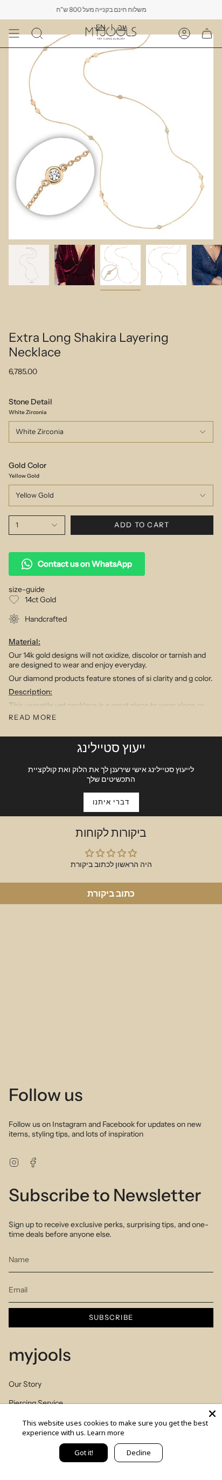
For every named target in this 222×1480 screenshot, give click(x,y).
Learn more (105, 1432)
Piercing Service (36, 1403)
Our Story (25, 1384)
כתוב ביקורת (111, 893)
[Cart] (207, 33)
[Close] (212, 1413)
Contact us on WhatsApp (85, 564)
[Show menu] (14, 33)
